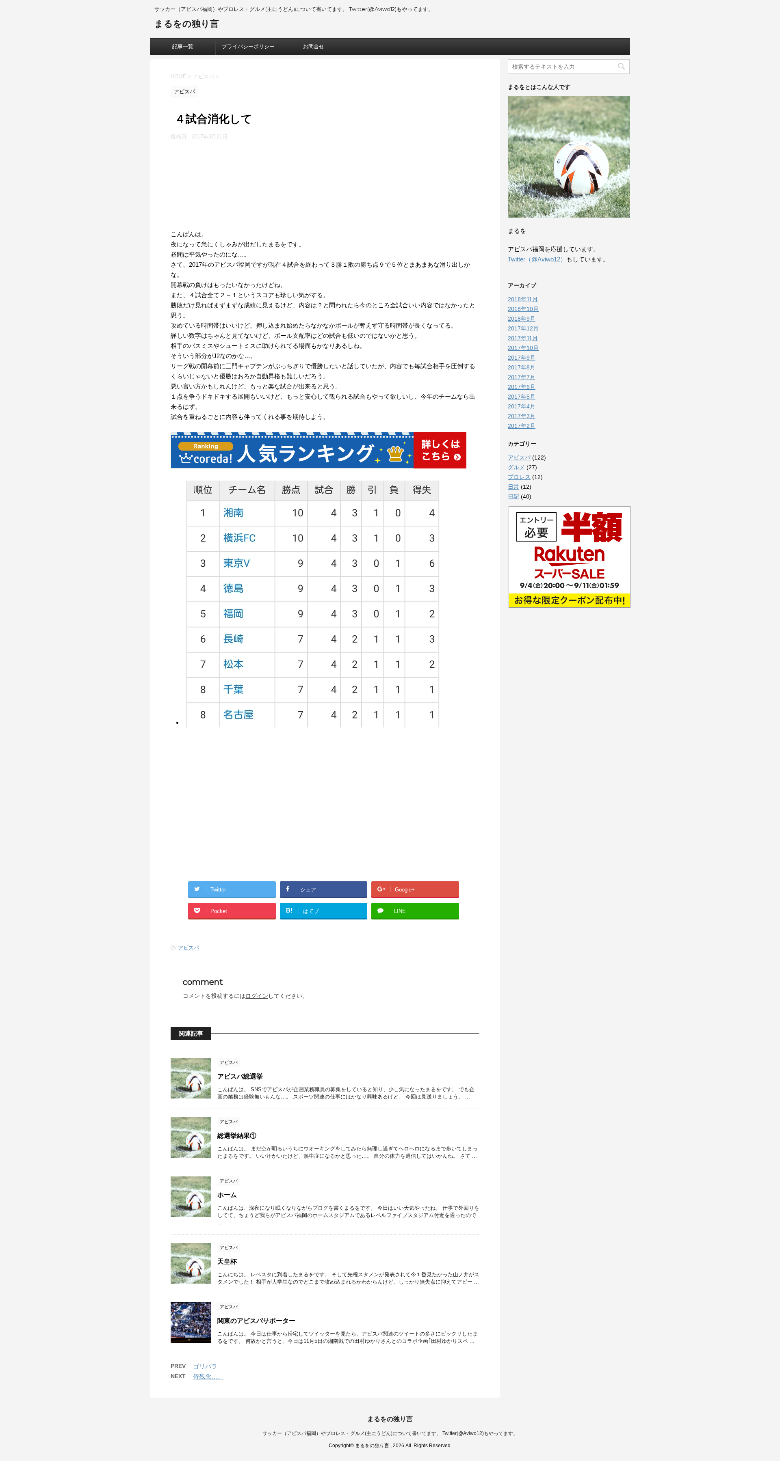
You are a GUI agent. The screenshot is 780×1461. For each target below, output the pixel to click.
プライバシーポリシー (248, 46)
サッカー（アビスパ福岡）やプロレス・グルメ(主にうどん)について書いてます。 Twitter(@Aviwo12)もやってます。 (390, 1433)
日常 (513, 486)
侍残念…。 (208, 1376)
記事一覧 (182, 46)
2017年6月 (521, 387)
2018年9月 (521, 318)
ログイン (256, 996)
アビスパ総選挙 (240, 1076)
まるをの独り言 (186, 23)
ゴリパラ (205, 1366)
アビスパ (188, 948)
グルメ (516, 467)
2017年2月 (521, 426)
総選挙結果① (236, 1135)
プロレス (519, 477)
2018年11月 (523, 299)
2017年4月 (521, 406)
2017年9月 (521, 357)
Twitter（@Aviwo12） (537, 259)
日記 (513, 496)
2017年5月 (521, 396)
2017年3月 (521, 416)
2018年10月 (523, 309)
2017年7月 (521, 377)
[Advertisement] (325, 183)
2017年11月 (523, 338)
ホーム (227, 1194)
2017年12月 (523, 328)
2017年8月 (521, 367)
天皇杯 (227, 1261)
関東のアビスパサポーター (256, 1320)
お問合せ (313, 46)
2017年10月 (523, 348)
